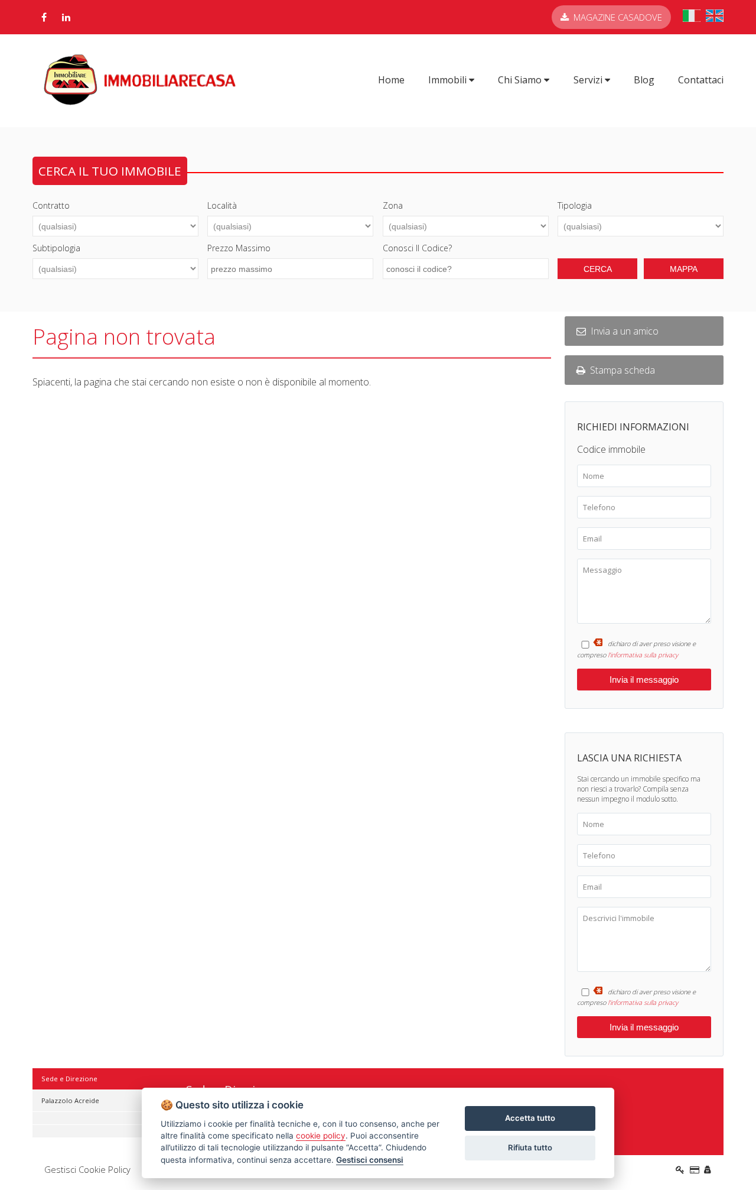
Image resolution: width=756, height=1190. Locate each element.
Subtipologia (56, 248)
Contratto (51, 205)
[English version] (715, 18)
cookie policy (321, 1135)
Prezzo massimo (239, 248)
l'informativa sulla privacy (643, 654)
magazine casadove (617, 17)
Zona (393, 205)
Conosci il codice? (417, 248)
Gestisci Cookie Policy (87, 1169)
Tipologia (575, 205)
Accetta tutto (530, 1118)
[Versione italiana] (691, 18)
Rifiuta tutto (530, 1147)
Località (222, 205)
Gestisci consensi (369, 1160)
